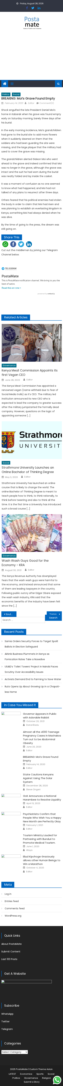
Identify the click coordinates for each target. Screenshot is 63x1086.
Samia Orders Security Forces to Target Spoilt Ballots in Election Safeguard (31, 644)
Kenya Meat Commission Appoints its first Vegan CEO (30, 372)
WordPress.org (13, 915)
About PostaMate (11, 944)
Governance (9, 365)
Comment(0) (46, 103)
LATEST (12, 1074)
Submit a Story (31, 1081)
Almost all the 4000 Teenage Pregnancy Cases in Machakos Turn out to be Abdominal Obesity (42, 737)
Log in (8, 894)
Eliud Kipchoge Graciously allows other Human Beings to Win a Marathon (41, 860)
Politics (5, 94)
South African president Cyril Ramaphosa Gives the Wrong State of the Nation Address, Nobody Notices (11, 614)
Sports (40, 1074)
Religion (46, 1078)
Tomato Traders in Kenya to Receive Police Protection (55, 614)
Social (16, 94)
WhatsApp (7, 1014)
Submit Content (10, 951)
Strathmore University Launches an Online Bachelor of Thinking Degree (28, 469)
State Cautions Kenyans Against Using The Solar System (38, 778)
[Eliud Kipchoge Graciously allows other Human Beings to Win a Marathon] (11, 861)
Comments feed (15, 908)
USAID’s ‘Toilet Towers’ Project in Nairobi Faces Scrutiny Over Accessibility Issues (31, 669)
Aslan (50, 1069)
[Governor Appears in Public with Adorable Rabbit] (11, 719)
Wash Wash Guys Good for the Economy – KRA (25, 562)
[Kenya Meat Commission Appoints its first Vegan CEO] (32, 343)
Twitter (5, 1021)
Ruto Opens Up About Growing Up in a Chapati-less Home (32, 689)
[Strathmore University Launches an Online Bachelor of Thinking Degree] (32, 440)
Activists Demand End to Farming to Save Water (33, 679)
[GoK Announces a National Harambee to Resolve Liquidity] (11, 801)
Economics (26, 1074)
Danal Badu (32, 725)
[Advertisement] (31, 56)
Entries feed (12, 901)
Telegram (7, 1029)
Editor (31, 103)
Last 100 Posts (9, 959)
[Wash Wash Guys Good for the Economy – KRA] (32, 533)
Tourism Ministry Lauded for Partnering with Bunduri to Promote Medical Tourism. (40, 838)
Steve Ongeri (33, 789)
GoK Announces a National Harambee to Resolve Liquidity (42, 797)
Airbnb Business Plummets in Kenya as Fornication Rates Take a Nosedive (27, 656)
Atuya (29, 850)
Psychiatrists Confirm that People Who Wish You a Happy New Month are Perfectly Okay (42, 817)
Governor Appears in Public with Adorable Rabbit (39, 715)
